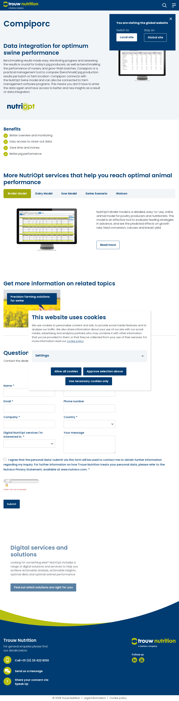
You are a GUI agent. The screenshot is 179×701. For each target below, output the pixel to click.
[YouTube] (141, 660)
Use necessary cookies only (89, 381)
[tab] (17, 193)
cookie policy (75, 341)
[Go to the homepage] (154, 642)
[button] (164, 5)
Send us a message (29, 671)
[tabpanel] (89, 230)
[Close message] (171, 19)
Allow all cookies (66, 371)
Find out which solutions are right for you (43, 587)
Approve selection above (105, 371)
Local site (127, 37)
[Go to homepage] (20, 5)
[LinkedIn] (134, 660)
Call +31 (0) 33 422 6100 (32, 660)
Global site (155, 37)
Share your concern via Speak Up (31, 682)
